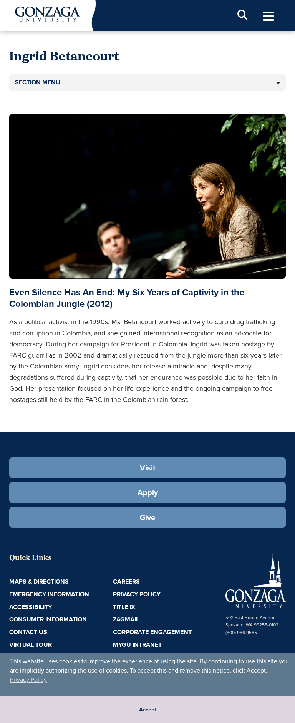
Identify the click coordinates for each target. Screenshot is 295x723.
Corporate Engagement (152, 632)
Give (147, 517)
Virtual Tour (30, 644)
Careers (126, 581)
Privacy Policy (28, 679)
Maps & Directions (39, 581)
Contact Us (28, 632)
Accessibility (30, 606)
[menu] (268, 16)
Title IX (124, 606)
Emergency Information (49, 594)
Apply (148, 492)
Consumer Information (48, 619)
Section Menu (37, 82)
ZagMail (126, 619)
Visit (148, 468)
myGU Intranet (137, 644)
